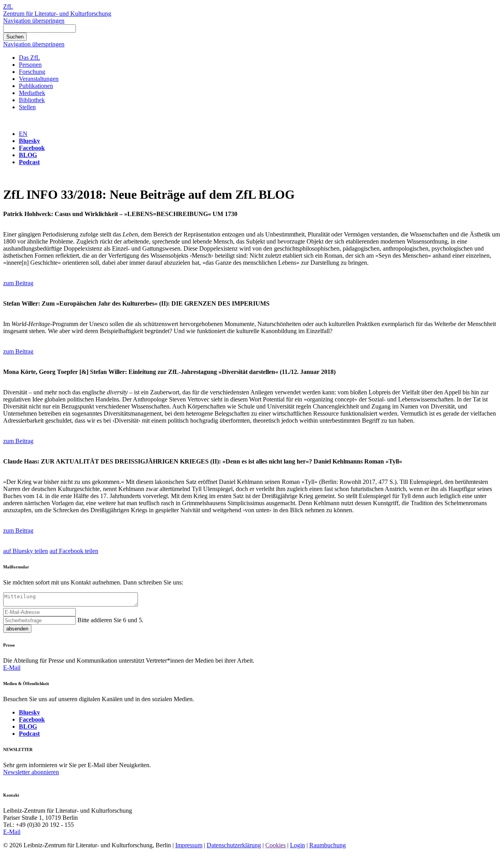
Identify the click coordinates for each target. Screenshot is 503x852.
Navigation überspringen (33, 20)
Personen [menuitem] (30, 64)
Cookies (275, 845)
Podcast (29, 162)
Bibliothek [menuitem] (32, 100)
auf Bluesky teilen (25, 551)
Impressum (188, 845)
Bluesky (29, 140)
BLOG (28, 155)
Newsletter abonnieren (31, 772)
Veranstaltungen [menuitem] (39, 78)
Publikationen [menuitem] (36, 85)
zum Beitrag (18, 283)
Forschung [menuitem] (32, 71)
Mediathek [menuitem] (32, 93)
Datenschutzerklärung (234, 845)
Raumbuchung (327, 845)
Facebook (32, 148)
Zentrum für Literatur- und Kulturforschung (57, 13)
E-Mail (11, 667)
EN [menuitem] (23, 133)
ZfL (8, 6)
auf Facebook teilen (74, 551)
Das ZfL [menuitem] (29, 57)
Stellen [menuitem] (27, 107)
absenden (17, 629)
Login (297, 845)
